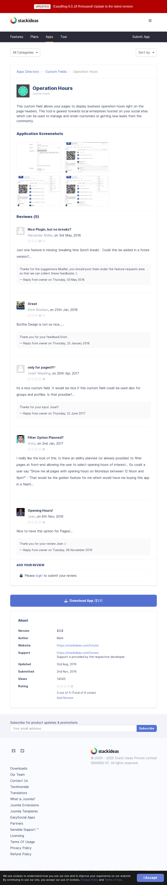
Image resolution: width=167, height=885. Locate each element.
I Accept (150, 878)
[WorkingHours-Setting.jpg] (38, 157)
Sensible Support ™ (24, 830)
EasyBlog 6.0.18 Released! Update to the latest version (93, 6)
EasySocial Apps (22, 817)
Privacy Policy (89, 879)
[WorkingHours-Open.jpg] (86, 157)
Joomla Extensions (24, 805)
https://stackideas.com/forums (78, 645)
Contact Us (19, 781)
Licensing (17, 836)
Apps (49, 37)
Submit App (141, 37)
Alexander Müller (40, 235)
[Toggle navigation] (150, 21)
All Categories (23, 52)
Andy (31, 443)
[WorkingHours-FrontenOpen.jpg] (38, 191)
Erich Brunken (38, 310)
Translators (18, 793)
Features (16, 37)
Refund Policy (20, 854)
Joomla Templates (24, 811)
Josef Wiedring (39, 373)
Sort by (144, 52)
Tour (63, 37)
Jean (31, 516)
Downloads (18, 768)
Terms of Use (113, 879)
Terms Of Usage (22, 842)
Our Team (17, 774)
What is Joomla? (22, 799)
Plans (34, 37)
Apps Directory (27, 72)
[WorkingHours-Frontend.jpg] (86, 191)
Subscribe (146, 728)
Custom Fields (56, 72)
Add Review (65, 697)
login (39, 575)
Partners (16, 823)
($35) (86, 601)
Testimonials (19, 787)
